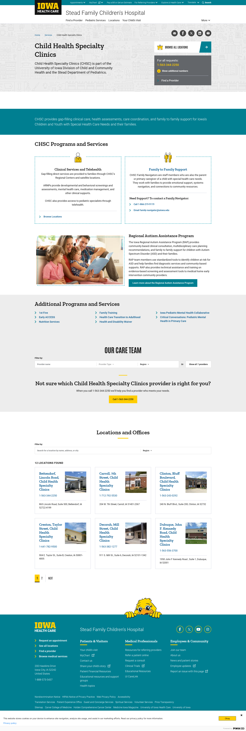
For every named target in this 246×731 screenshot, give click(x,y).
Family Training (108, 312)
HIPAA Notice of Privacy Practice (78, 696)
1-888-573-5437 (44, 679)
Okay (227, 718)
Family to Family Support (168, 169)
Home (37, 35)
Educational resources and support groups (99, 678)
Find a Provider (170, 80)
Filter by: (39, 358)
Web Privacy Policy (106, 696)
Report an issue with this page (187, 671)
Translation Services (45, 702)
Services (48, 35)
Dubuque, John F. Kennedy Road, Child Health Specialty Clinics (171, 534)
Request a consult (135, 660)
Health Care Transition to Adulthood (120, 317)
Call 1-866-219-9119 (144, 204)
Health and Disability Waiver (116, 321)
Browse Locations (53, 216)
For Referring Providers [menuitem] (145, 2)
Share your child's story (93, 666)
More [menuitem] (204, 20)
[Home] (48, 7)
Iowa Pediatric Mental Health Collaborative (184, 312)
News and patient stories (184, 660)
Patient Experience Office (69, 702)
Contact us (86, 660)
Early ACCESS (47, 317)
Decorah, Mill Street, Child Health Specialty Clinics (109, 532)
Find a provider (47, 651)
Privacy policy (10, 723)
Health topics (87, 685)
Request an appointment (53, 640)
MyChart (85, 655)
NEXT (50, 578)
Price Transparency (164, 702)
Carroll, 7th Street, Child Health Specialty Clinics (108, 481)
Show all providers (198, 364)
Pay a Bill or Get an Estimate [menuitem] (119, 2)
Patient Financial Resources (95, 671)
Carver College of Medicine (58, 707)
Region (143, 364)
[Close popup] (241, 715)
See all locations (48, 645)
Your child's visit (89, 649)
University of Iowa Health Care (155, 707)
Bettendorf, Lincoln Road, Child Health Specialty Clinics (49, 481)
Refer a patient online (137, 655)
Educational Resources (138, 671)
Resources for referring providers (143, 649)
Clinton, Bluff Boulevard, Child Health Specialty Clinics (170, 481)
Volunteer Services (143, 702)
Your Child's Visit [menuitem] (131, 20)
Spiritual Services (123, 702)
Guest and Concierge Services (98, 702)
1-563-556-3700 (169, 550)
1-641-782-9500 (48, 546)
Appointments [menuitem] (76, 2)
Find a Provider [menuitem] (74, 20)
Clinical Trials (133, 665)
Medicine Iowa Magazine (125, 707)
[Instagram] (207, 629)
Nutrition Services (49, 321)
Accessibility (124, 696)
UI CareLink (131, 676)
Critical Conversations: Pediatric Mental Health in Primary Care (183, 319)
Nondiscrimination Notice (47, 696)
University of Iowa (181, 707)
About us (175, 655)
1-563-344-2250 (168, 65)
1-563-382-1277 (108, 546)
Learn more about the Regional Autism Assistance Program (163, 283)
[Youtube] (198, 629)
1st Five (43, 312)
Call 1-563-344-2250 (123, 399)
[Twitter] (189, 629)
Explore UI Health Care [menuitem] (171, 2)
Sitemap (39, 707)
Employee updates (181, 665)
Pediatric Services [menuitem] (95, 20)
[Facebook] (180, 629)
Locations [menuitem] (114, 20)
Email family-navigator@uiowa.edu (151, 210)
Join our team (178, 649)
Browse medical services (53, 656)
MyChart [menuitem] (93, 2)
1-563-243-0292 (169, 495)
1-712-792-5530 (108, 495)
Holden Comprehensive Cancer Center (92, 707)
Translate (192, 2)
